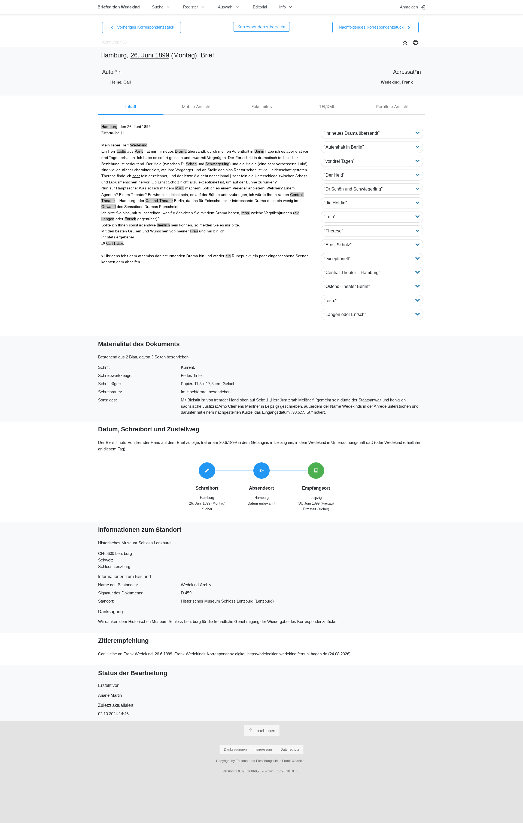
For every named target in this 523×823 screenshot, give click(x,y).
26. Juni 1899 (149, 55)
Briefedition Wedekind (119, 7)
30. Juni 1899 (309, 503)
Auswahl (229, 7)
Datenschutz (290, 749)
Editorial (260, 7)
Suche (161, 7)
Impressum (264, 749)
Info (286, 7)
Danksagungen (235, 749)
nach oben (266, 730)
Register (194, 7)
